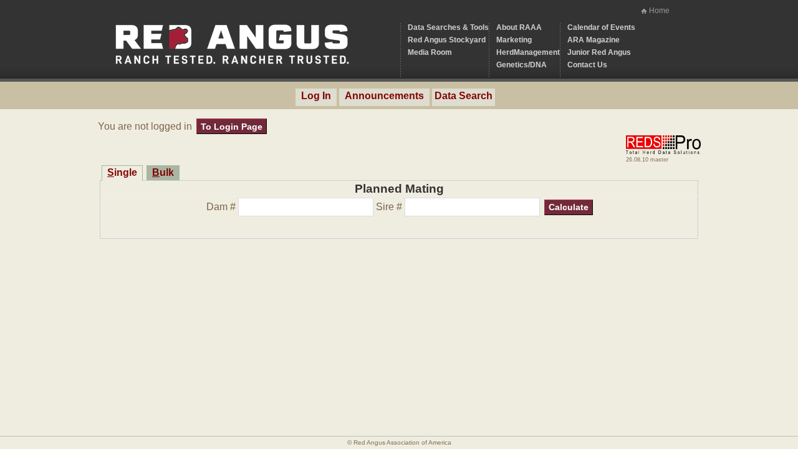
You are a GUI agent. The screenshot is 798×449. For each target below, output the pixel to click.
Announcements (384, 95)
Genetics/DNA (521, 64)
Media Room (430, 52)
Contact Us (587, 64)
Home (659, 10)
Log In (316, 95)
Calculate (569, 207)
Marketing (514, 40)
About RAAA (519, 27)
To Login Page (231, 127)
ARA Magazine (593, 40)
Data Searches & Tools (448, 27)
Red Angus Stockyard (447, 40)
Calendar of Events (601, 27)
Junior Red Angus (599, 52)
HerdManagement (528, 52)
